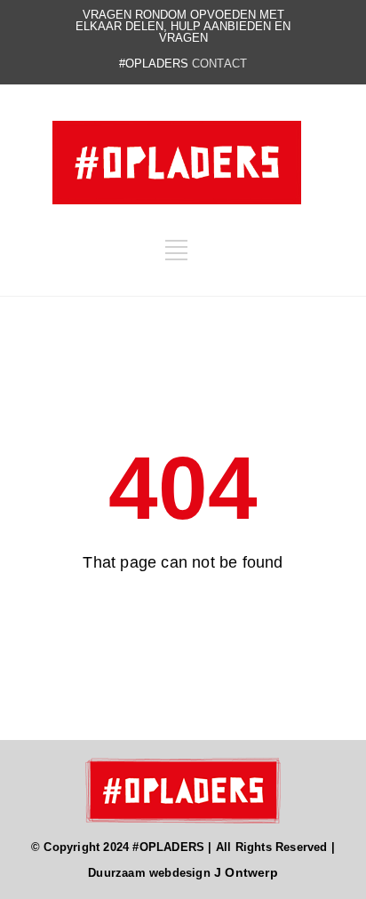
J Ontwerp (246, 872)
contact (219, 63)
